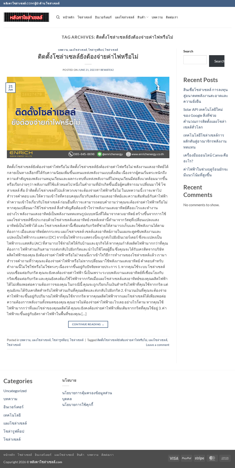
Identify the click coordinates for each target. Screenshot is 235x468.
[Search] (58, 17)
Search (188, 51)
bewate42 (107, 69)
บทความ (157, 17)
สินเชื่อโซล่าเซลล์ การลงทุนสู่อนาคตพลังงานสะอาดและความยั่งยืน (205, 95)
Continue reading (88, 324)
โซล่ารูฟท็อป (96, 49)
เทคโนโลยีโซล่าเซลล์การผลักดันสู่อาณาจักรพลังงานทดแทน (205, 141)
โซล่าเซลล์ (85, 17)
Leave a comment (157, 345)
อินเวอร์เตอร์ (103, 17)
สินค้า (141, 17)
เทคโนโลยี (12, 415)
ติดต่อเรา (172, 17)
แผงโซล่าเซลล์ (124, 17)
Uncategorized (15, 390)
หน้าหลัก (68, 17)
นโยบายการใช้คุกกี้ (77, 404)
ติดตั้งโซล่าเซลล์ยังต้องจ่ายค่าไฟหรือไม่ (88, 56)
